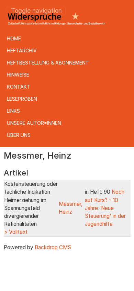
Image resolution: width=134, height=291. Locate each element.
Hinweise (18, 75)
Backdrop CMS (53, 247)
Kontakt (18, 87)
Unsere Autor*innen (34, 123)
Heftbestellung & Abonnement (48, 63)
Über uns (19, 135)
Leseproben (22, 99)
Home (14, 38)
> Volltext (15, 232)
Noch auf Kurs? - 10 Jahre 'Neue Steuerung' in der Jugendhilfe (105, 208)
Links (13, 111)
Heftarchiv (22, 50)
